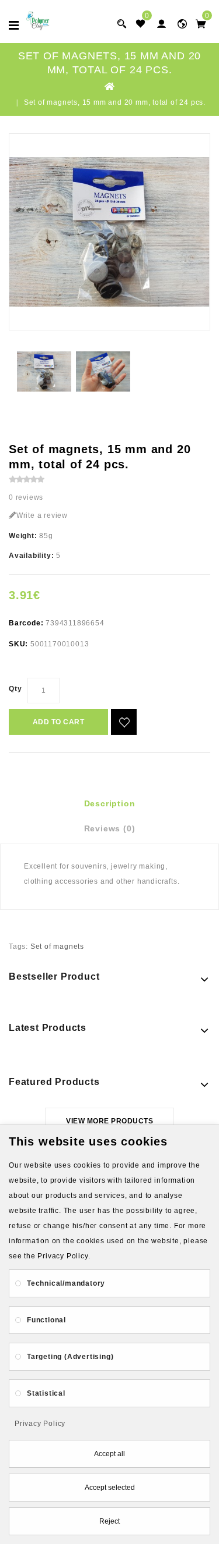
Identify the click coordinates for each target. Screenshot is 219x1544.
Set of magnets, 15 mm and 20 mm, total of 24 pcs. (115, 102)
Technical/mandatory (66, 1283)
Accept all (109, 1454)
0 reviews (26, 497)
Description (109, 803)
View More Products (109, 1121)
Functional (46, 1320)
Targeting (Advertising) (70, 1357)
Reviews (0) (109, 828)
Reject (109, 1521)
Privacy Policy (40, 1424)
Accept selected (110, 1487)
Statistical (46, 1393)
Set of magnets (57, 946)
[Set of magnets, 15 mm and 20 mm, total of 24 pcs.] (109, 231)
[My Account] (161, 23)
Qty (15, 689)
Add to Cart (59, 722)
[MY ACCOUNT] (182, 23)
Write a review (42, 515)
